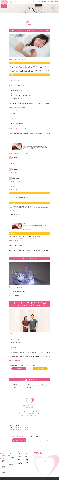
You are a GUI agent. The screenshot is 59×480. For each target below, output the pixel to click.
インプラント (20, 457)
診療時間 (11, 464)
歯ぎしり (19, 459)
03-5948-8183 (37, 1)
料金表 (54, 2)
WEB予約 (10, 453)
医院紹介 (47, 2)
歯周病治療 (26, 453)
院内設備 (3, 472)
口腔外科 (26, 459)
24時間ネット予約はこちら (20, 440)
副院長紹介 (3, 466)
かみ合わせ (20, 460)
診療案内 (51, 2)
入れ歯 (26, 457)
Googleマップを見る (44, 440)
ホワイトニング (20, 463)
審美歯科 (26, 462)
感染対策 (3, 470)
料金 (9, 455)
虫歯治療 (19, 453)
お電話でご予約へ (40, 368)
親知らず (26, 455)
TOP (31, 2)
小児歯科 (26, 460)
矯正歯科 (19, 456)
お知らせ (9, 451)
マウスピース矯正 (27, 456)
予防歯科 (19, 462)
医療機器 (3, 473)
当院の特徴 (3, 461)
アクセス (57, 2)
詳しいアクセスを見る (35, 440)
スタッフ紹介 (43, 2)
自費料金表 (12, 459)
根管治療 (19, 455)
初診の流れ (3, 455)
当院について (39, 2)
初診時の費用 (4, 457)
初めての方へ (35, 2)
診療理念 (3, 460)
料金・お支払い (29, 387)
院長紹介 (3, 464)
